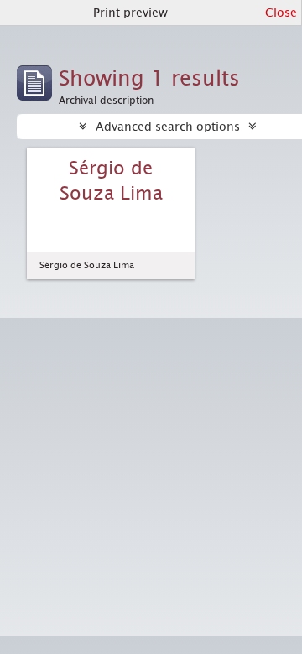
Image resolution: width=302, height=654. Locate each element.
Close (281, 12)
